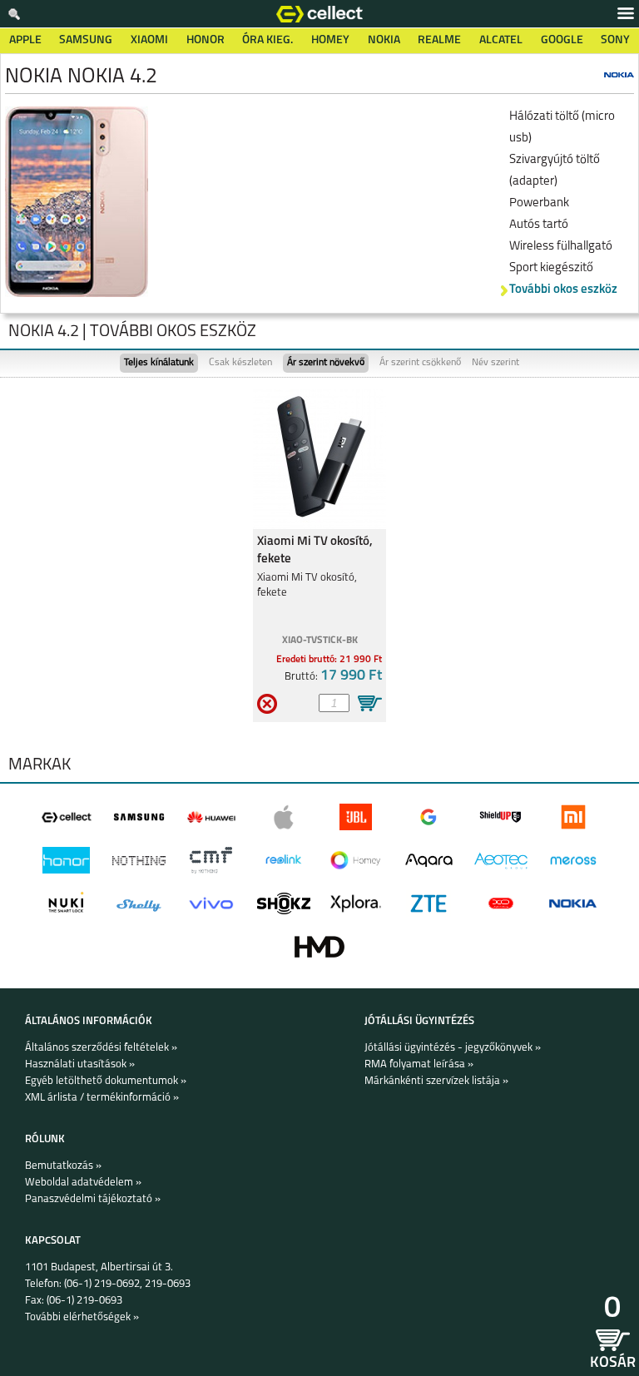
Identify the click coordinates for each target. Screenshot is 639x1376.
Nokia (384, 40)
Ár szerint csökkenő (420, 363)
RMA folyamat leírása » (418, 1064)
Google (562, 40)
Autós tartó (538, 225)
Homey (330, 40)
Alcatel (501, 40)
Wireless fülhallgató (560, 246)
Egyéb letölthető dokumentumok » (105, 1081)
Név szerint (495, 363)
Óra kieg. (267, 40)
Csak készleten (240, 363)
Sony (615, 40)
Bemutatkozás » (63, 1166)
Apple (25, 40)
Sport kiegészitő (551, 268)
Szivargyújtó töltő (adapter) (554, 171)
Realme (439, 40)
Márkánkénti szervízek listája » (436, 1081)
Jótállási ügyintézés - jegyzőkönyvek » (452, 1047)
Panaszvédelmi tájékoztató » (93, 1199)
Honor (205, 40)
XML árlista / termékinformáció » (102, 1097)
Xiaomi (149, 40)
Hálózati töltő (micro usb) (562, 128)
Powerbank (539, 203)
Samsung (85, 40)
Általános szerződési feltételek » (101, 1047)
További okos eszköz (563, 290)
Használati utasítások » (80, 1064)
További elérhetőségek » (82, 1317)
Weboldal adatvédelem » (83, 1182)
